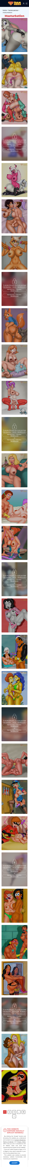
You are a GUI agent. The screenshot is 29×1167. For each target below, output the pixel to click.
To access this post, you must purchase (14, 140)
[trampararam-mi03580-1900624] (14, 596)
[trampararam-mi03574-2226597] (14, 305)
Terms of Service (8, 1142)
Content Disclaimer (20, 1140)
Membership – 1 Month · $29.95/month (14, 142)
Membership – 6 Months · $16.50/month (14, 150)
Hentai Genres (13, 10)
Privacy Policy (21, 1142)
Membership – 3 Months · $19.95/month (14, 145)
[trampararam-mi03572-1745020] (14, 160)
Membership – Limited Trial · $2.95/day (14, 1011)
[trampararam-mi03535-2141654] (14, 1031)
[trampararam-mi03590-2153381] (14, 741)
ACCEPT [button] (14, 1163)
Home (5, 10)
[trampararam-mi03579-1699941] (14, 450)
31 (23, 1112)
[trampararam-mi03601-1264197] (14, 886)
